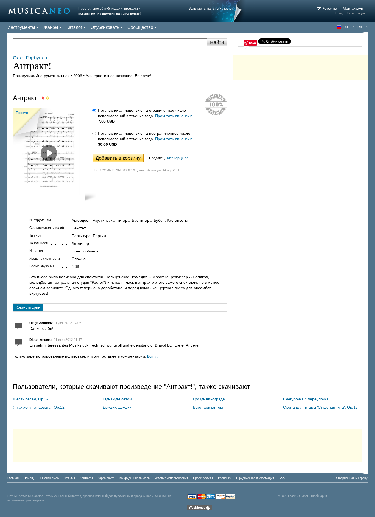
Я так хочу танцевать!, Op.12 (39, 407)
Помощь (29, 478)
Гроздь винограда (209, 399)
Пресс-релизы (203, 478)
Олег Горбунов (177, 158)
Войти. (152, 356)
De (359, 27)
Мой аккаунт (354, 8)
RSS (282, 478)
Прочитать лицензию (174, 116)
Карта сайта (106, 478)
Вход (338, 13)
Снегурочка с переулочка (306, 399)
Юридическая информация (255, 478)
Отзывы (69, 478)
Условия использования (171, 478)
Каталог (74, 27)
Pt (366, 27)
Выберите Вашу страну (351, 478)
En (353, 27)
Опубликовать (105, 27)
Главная (13, 478)
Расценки (224, 478)
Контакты (86, 478)
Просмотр (24, 113)
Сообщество (140, 27)
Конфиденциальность (134, 478)
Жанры (50, 27)
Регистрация (356, 13)
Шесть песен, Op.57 (31, 399)
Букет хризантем (208, 407)
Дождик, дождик (117, 407)
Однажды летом (117, 399)
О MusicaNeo (49, 478)
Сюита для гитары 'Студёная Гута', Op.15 (320, 407)
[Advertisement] (300, 66)
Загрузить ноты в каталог (210, 8)
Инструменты (21, 27)
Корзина (330, 8)
